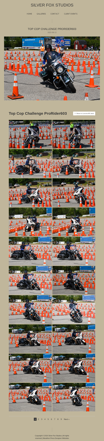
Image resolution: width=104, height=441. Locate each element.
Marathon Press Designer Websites (56, 438)
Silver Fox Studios (52, 5)
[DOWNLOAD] (30, 144)
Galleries (41, 14)
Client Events (70, 14)
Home (29, 14)
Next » (66, 419)
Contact (55, 14)
